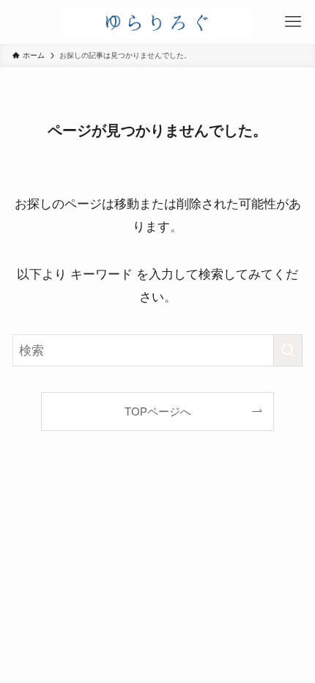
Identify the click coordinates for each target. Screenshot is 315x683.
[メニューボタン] (293, 22)
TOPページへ (158, 411)
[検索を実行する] (288, 350)
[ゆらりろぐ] (157, 22)
